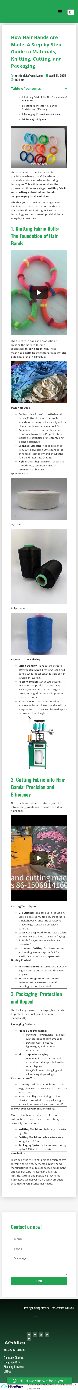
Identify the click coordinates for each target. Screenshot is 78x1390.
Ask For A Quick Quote (34, 119)
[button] (60, 11)
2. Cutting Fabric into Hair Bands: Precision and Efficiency (39, 107)
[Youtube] (35, 1334)
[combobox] (70, 12)
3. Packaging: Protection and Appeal (41, 114)
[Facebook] (29, 1334)
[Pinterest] (47, 1334)
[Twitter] (29, 1339)
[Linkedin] (41, 1334)
